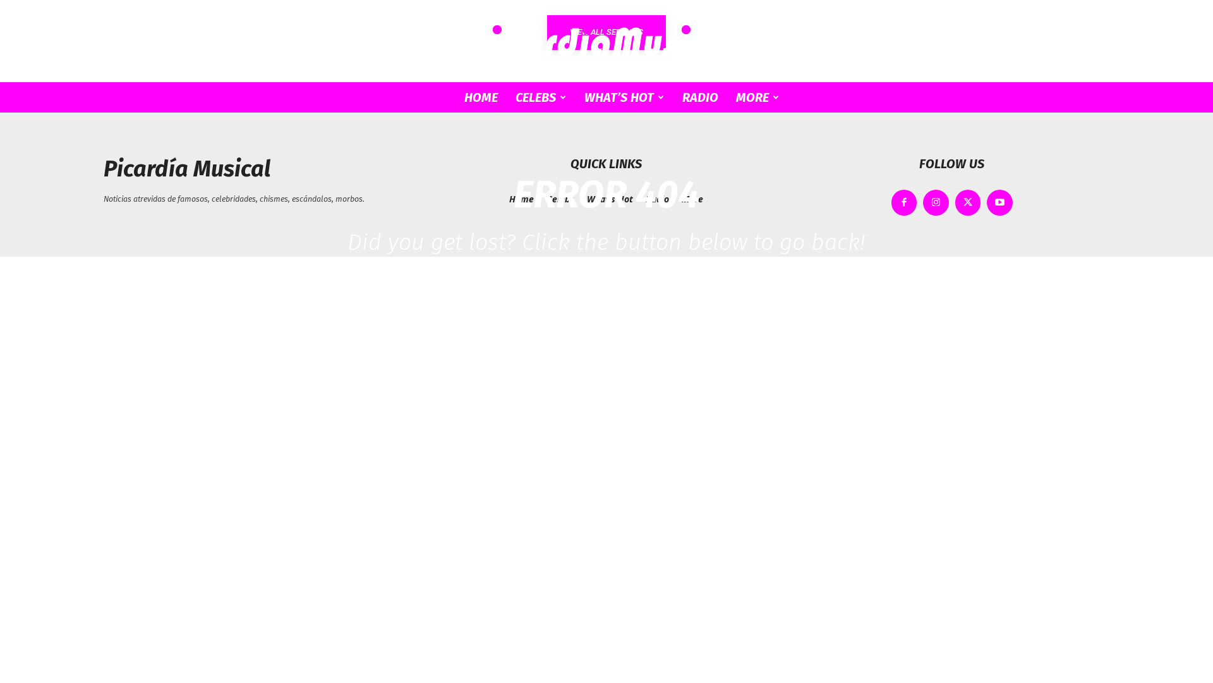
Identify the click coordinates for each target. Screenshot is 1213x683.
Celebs (536, 97)
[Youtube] (1000, 203)
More (752, 97)
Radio (700, 97)
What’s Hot (619, 97)
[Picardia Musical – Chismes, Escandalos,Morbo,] (606, 42)
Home (481, 97)
